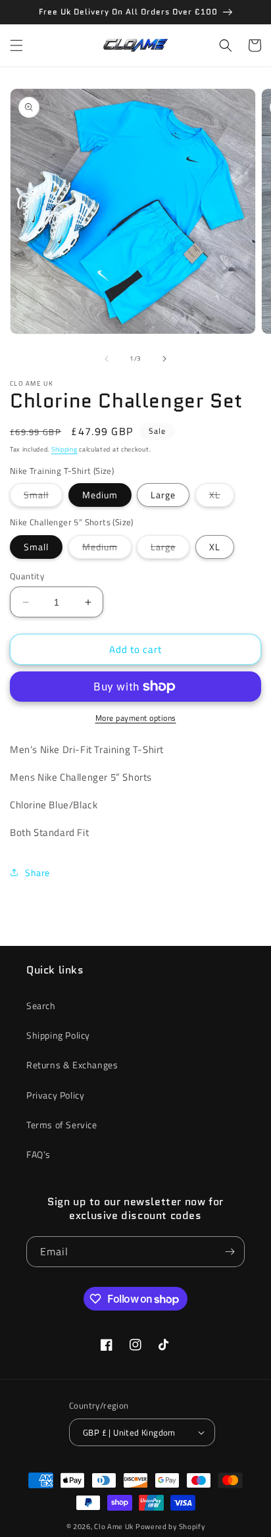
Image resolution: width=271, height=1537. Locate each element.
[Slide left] (106, 358)
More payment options (135, 718)
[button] (16, 45)
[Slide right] (164, 358)
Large (163, 495)
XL (221, 497)
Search (41, 1005)
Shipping (64, 449)
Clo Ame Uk (114, 1526)
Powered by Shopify (170, 1526)
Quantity (27, 576)
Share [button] (37, 872)
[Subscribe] (229, 1251)
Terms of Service (61, 1125)
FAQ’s (38, 1154)
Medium (100, 495)
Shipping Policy (58, 1035)
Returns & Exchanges (72, 1065)
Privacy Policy (55, 1095)
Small (43, 497)
